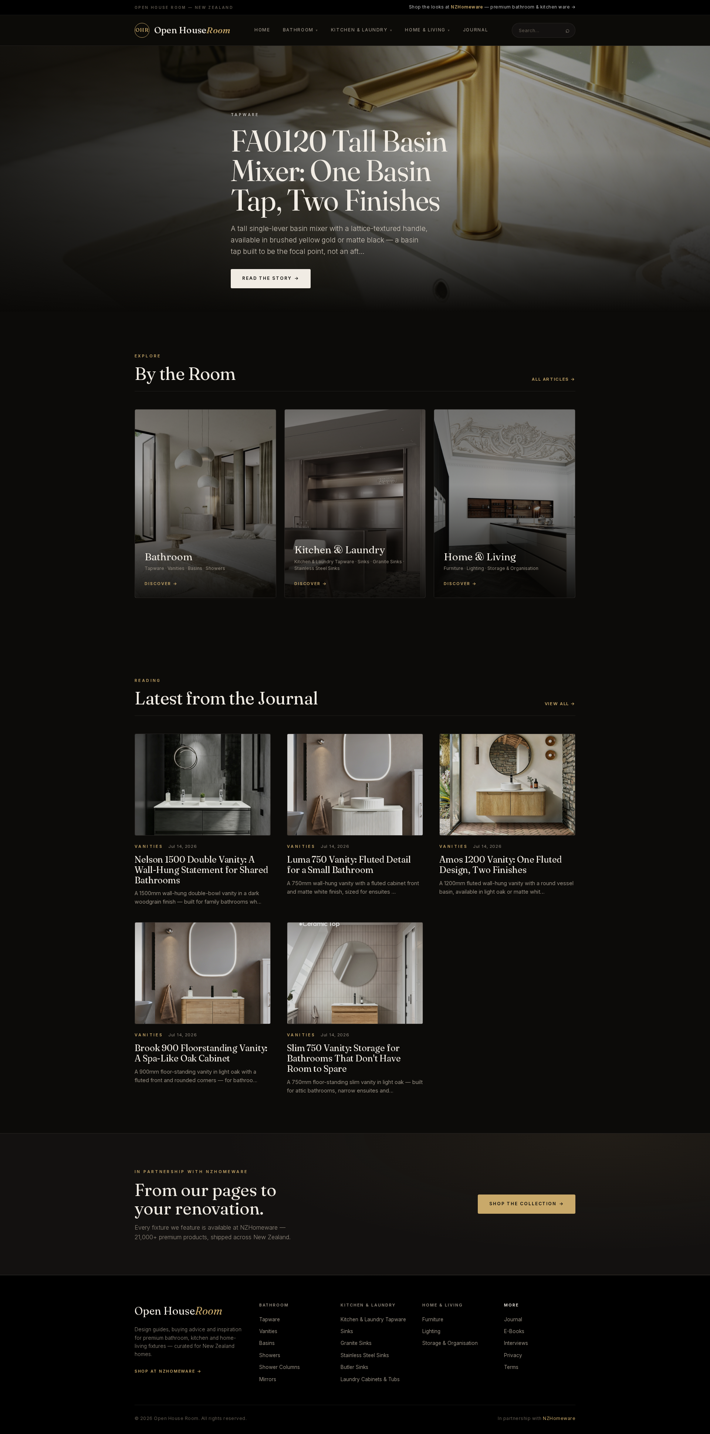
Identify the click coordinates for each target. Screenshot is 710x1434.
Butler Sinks (354, 1367)
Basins (267, 1343)
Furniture (432, 1319)
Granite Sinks (356, 1343)
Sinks (347, 1331)
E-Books (514, 1331)
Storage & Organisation (450, 1343)
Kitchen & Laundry (362, 30)
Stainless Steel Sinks (365, 1355)
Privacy (513, 1355)
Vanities (268, 1331)
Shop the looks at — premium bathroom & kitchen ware (492, 7)
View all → (560, 703)
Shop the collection (526, 1203)
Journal (475, 30)
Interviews (516, 1343)
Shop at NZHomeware (168, 1371)
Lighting (431, 1331)
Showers (269, 1355)
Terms (511, 1367)
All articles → (553, 379)
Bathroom (300, 30)
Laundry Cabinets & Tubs (370, 1379)
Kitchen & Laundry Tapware (373, 1319)
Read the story (270, 278)
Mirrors (267, 1379)
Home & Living (427, 30)
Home (262, 30)
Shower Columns (279, 1367)
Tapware (269, 1319)
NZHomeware (559, 1418)
